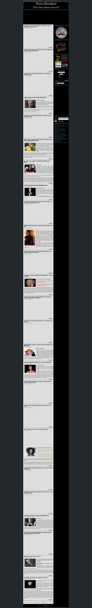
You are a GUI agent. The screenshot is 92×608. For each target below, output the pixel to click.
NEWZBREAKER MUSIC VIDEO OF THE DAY (61, 135)
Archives (55, 83)
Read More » (50, 47)
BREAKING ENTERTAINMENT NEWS (60, 128)
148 (40, 602)
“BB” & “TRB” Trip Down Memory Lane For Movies (61, 126)
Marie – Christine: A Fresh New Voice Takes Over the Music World (36, 429)
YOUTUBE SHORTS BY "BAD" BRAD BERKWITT (61, 142)
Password (55, 119)
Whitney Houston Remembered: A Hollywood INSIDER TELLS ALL (36, 515)
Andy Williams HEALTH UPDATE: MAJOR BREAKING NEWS (35, 185)
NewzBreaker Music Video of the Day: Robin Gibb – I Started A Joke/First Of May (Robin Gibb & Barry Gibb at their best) (38, 533)
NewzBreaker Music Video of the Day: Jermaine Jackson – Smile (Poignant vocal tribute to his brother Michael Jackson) (38, 50)
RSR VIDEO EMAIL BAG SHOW (59, 136)
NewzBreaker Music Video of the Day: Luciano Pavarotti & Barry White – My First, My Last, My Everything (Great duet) (38, 202)
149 (41, 602)
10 (34, 602)
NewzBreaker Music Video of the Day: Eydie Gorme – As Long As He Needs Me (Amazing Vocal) (38, 468)
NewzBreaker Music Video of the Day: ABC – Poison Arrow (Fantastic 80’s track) (37, 406)
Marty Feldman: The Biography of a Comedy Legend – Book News (36, 577)
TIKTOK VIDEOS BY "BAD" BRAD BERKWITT (61, 139)
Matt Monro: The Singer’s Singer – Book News (32, 556)
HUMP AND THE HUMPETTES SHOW (60, 133)
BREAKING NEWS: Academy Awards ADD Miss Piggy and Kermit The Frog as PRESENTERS (38, 345)
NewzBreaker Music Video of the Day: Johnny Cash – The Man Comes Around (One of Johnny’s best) (38, 492)
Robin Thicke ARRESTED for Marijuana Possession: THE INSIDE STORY (37, 362)
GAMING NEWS (57, 132)
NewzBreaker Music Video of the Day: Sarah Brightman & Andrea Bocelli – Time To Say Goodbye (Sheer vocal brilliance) (37, 297)
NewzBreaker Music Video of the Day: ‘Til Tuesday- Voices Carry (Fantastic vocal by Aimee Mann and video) (37, 382)
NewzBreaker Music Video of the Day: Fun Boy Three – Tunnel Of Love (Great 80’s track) (38, 321)
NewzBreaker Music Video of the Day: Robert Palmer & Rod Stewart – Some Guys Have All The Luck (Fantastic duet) (37, 252)
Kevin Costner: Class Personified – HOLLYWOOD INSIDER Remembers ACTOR (37, 161)
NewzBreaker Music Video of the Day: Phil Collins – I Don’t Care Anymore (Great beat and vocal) (37, 116)
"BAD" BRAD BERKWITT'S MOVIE (59, 125)
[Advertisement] (46, 17)
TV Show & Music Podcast (58, 140)
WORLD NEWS (57, 141)
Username (55, 118)
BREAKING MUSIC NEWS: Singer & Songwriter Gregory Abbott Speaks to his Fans (38, 226)
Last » (51, 602)
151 (45, 602)
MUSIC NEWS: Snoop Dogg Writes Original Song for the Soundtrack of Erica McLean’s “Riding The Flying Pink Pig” (38, 140)
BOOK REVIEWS (57, 127)
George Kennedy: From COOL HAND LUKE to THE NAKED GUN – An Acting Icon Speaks (38, 276)
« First (30, 602)
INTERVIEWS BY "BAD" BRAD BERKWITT (60, 134)
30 (37, 602)
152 (47, 602)
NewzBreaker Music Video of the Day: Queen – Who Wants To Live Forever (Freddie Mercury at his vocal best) (37, 26)
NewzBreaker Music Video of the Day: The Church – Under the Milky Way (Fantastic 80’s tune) (37, 74)
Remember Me (61, 121)
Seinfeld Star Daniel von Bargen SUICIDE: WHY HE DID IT (35, 97)
